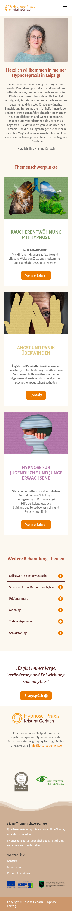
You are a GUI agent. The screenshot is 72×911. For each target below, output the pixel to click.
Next (59, 781)
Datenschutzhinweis (19, 873)
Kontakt (36, 395)
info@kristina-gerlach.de (46, 745)
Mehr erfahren (36, 275)
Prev (12, 781)
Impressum (14, 867)
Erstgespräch (34, 696)
